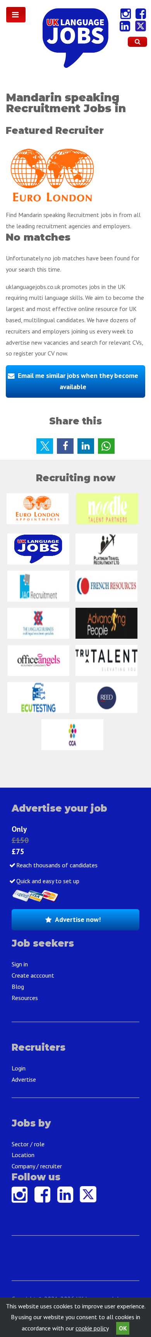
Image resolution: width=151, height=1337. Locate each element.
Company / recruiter (37, 1166)
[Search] (137, 42)
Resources (25, 998)
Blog (18, 986)
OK (123, 1328)
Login (19, 1068)
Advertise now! (78, 919)
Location (23, 1155)
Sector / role (28, 1144)
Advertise (24, 1079)
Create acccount (33, 975)
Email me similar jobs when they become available (78, 381)
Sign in (20, 964)
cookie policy (92, 1328)
